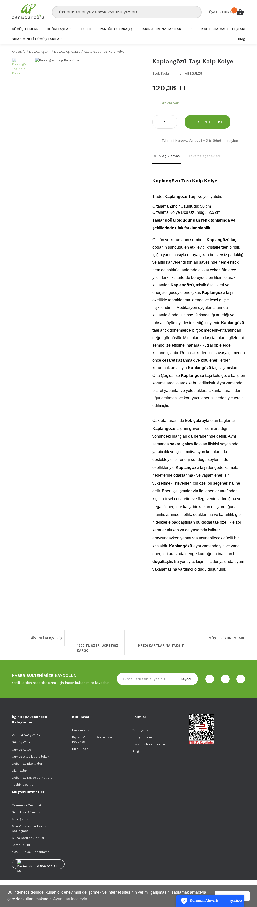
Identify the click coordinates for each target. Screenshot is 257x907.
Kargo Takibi (21, 845)
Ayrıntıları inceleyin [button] (70, 899)
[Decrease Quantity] (156, 121)
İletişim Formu (143, 737)
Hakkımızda (80, 730)
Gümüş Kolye (21, 749)
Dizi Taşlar (19, 770)
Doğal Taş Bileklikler (27, 763)
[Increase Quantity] (173, 121)
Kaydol (186, 679)
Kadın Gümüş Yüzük (26, 735)
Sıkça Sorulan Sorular (28, 838)
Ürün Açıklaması (166, 156)
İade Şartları (21, 819)
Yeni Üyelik (140, 730)
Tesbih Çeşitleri (23, 784)
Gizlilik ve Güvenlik (26, 812)
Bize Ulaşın (80, 749)
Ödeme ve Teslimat (26, 805)
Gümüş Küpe (21, 742)
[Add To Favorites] (241, 122)
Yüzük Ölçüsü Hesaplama (30, 852)
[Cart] (240, 12)
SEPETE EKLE (212, 121)
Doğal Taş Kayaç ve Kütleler (33, 777)
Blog (135, 751)
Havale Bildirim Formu (148, 744)
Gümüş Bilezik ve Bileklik (30, 756)
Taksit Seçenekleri (204, 156)
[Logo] (28, 12)
